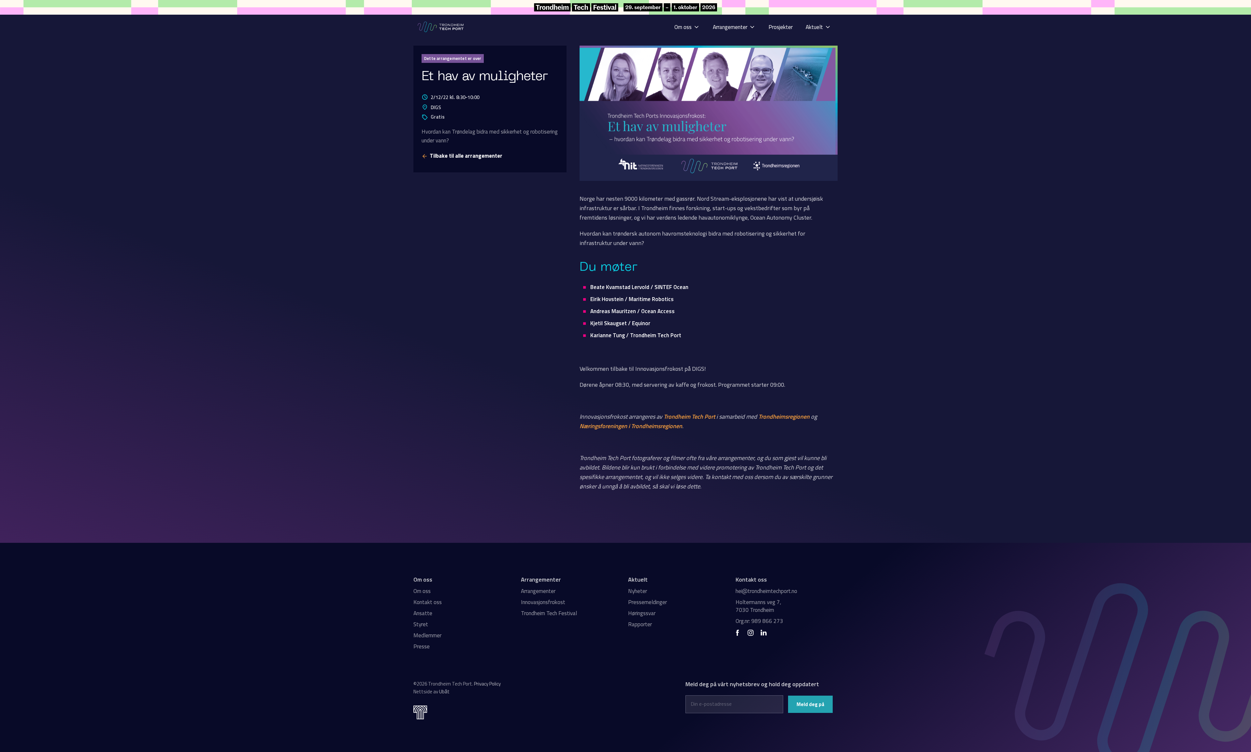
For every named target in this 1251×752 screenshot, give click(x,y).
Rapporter (640, 624)
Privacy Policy (487, 683)
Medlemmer (427, 635)
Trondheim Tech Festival (549, 613)
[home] (441, 27)
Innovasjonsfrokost (543, 602)
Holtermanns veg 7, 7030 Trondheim (758, 606)
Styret (420, 624)
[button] (687, 27)
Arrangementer (538, 591)
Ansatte (422, 613)
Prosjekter (781, 27)
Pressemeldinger (647, 602)
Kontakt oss (427, 602)
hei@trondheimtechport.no (766, 591)
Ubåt (444, 691)
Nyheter (637, 591)
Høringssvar (641, 613)
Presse (421, 646)
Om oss (422, 591)
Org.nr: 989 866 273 (759, 621)
